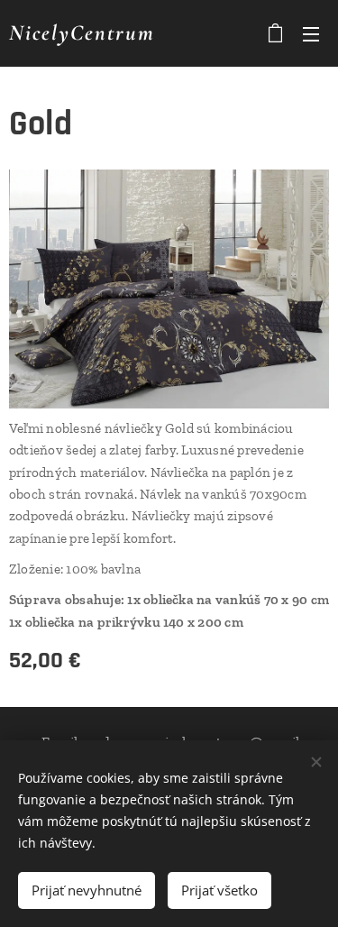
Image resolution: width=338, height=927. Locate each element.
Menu (311, 33)
